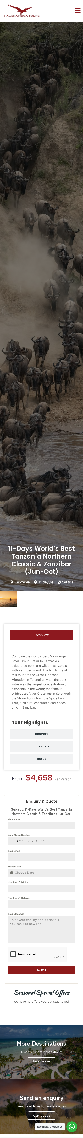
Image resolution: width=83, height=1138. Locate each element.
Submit (41, 969)
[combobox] (16, 841)
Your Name (14, 819)
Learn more (41, 1061)
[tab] (41, 635)
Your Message (16, 913)
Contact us (41, 1116)
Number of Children (19, 898)
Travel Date (14, 866)
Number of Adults (18, 882)
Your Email (14, 850)
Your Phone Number (19, 835)
